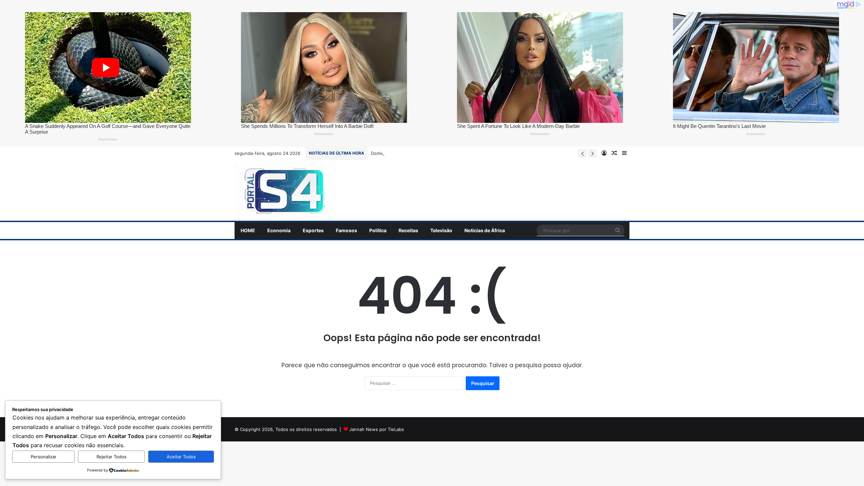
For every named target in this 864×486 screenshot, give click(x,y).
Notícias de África (484, 230)
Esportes (313, 230)
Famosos (346, 230)
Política (377, 230)
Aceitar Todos (181, 456)
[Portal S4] (283, 190)
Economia (279, 230)
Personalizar (43, 456)
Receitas (408, 230)
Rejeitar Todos (112, 456)
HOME (248, 230)
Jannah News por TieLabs (376, 429)
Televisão (441, 230)
